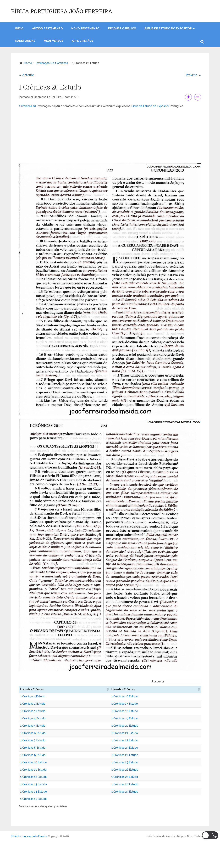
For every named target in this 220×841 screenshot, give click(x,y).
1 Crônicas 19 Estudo (124, 718)
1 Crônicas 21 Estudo (124, 733)
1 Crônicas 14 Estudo (33, 791)
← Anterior (26, 75)
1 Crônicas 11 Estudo (33, 769)
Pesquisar (158, 681)
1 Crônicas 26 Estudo (124, 769)
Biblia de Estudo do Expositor (168, 28)
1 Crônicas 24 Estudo (124, 755)
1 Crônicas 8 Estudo (33, 747)
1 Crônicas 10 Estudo (33, 762)
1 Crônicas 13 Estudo (33, 784)
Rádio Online (25, 40)
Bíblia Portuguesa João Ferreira (61, 11)
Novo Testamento (85, 28)
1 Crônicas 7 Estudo (32, 740)
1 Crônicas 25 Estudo (124, 762)
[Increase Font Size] (188, 97)
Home (28, 63)
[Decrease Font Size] (197, 97)
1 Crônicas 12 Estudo (33, 776)
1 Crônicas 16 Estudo (124, 696)
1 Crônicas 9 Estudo (33, 755)
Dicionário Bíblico (122, 28)
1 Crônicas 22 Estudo (124, 740)
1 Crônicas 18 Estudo (124, 711)
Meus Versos (53, 40)
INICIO (19, 28)
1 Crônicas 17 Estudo (124, 703)
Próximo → (193, 75)
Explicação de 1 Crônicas (52, 63)
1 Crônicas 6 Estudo (33, 733)
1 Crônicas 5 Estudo (32, 725)
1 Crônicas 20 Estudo (124, 725)
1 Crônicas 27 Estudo (124, 776)
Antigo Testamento (47, 28)
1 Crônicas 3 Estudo (32, 711)
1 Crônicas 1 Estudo (32, 696)
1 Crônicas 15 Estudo (33, 798)
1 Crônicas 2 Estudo (32, 703)
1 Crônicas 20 (27, 106)
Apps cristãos (82, 40)
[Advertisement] (110, 136)
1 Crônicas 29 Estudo (124, 791)
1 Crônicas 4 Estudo (33, 718)
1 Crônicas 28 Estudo (124, 784)
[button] (108, 689)
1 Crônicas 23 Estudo (124, 747)
